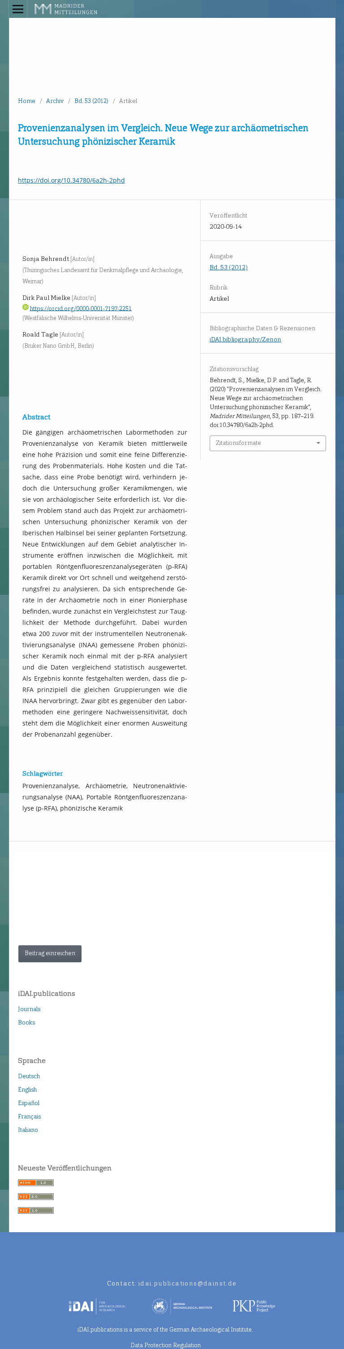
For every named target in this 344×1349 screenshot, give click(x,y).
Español (28, 1103)
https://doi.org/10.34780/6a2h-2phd (71, 180)
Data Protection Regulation (165, 1345)
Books (26, 1022)
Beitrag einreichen (50, 953)
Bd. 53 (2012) (91, 101)
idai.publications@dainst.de (187, 1283)
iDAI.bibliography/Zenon (245, 339)
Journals (29, 1009)
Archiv (55, 101)
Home (26, 101)
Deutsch (29, 1076)
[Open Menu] (18, 9)
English (27, 1089)
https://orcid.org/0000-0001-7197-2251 (81, 308)
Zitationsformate (238, 443)
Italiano (28, 1130)
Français (29, 1116)
